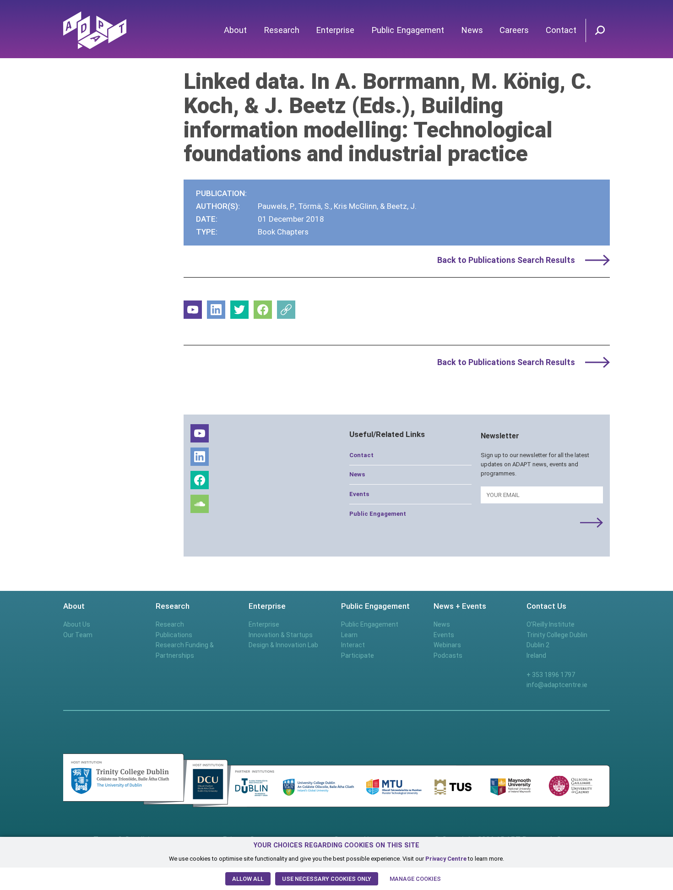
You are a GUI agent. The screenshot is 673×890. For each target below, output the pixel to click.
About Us (76, 624)
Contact (561, 30)
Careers (514, 30)
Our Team (77, 635)
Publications (174, 635)
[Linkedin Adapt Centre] (216, 309)
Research (281, 30)
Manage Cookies (415, 878)
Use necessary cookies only (326, 878)
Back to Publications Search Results (506, 260)
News (472, 30)
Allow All (248, 878)
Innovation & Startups (281, 635)
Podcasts (448, 655)
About (235, 30)
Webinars (447, 645)
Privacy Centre (446, 858)
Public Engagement (407, 30)
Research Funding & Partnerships (185, 650)
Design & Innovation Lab (283, 645)
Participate (357, 655)
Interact (353, 645)
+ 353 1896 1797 (550, 674)
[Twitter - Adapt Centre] (239, 309)
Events (359, 494)
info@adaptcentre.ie (556, 684)
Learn (349, 635)
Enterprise (335, 30)
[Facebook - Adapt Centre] (263, 309)
